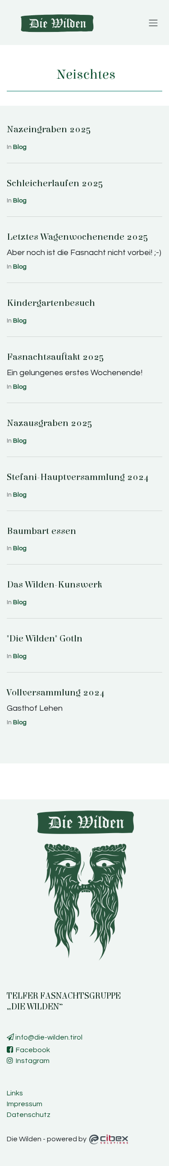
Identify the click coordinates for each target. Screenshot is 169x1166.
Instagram (31, 1060)
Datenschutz (28, 1114)
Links (15, 1093)
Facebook (31, 1050)
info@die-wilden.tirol (48, 1037)
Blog (20, 147)
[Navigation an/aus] (153, 22)
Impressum (24, 1104)
